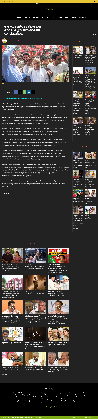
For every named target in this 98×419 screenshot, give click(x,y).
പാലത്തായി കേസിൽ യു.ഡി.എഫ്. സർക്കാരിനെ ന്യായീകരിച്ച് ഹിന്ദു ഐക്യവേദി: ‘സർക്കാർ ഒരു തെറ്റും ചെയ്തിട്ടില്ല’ (57, 268)
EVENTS (74, 17)
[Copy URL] (33, 92)
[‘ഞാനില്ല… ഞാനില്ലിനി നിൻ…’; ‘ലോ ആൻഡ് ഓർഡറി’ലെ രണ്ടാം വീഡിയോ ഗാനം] (35, 334)
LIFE (60, 17)
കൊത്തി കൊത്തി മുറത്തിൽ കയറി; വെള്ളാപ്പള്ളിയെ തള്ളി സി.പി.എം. (58, 369)
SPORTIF (53, 17)
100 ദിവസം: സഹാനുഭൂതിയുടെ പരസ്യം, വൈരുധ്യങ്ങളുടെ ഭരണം (35, 266)
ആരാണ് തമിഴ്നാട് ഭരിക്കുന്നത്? (12, 343)
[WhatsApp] (24, 92)
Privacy (85, 417)
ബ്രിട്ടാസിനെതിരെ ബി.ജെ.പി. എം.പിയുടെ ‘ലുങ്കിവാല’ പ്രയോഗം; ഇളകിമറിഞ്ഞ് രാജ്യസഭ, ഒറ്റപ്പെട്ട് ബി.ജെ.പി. (77, 106)
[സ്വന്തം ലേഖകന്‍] (4, 40)
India (94, 34)
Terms (90, 417)
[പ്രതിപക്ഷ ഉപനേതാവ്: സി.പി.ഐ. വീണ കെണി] (12, 359)
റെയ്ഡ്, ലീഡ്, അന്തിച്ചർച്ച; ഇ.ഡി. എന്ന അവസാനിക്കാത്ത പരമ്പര (89, 183)
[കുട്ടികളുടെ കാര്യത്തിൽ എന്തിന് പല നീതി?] (78, 193)
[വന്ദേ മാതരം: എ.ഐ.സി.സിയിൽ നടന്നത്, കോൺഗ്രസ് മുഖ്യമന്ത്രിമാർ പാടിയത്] (90, 50)
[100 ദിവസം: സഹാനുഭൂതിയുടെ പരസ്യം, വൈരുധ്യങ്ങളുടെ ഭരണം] (35, 255)
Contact (79, 417)
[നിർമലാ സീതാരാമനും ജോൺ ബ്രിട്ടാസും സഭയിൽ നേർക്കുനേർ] (78, 120)
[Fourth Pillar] (49, 9)
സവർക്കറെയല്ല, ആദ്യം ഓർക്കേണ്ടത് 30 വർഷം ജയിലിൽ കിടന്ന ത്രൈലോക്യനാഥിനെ (78, 220)
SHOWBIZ (36, 17)
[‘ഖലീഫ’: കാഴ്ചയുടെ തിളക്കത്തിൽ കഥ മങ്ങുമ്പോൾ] (35, 282)
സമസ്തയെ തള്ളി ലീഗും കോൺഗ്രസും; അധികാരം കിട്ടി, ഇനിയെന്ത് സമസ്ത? (57, 293)
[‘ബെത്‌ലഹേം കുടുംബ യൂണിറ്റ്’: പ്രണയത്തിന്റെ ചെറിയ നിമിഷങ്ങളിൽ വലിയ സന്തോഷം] (12, 255)
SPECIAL (28, 17)
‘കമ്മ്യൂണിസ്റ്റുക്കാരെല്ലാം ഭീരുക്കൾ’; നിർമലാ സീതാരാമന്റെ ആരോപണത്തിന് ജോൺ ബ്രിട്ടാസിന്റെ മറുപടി (90, 106)
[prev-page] (3, 375)
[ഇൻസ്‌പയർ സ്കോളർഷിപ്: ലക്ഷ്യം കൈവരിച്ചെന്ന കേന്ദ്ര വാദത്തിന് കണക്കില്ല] (78, 70)
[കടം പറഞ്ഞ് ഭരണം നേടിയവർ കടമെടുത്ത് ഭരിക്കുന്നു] (90, 193)
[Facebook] (16, 92)
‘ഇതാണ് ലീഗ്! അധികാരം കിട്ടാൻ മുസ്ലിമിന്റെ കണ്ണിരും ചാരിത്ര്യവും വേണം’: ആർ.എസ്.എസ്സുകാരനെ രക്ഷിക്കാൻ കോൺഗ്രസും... (57, 320)
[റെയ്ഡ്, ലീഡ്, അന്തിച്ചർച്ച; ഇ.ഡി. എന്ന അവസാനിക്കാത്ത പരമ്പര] (90, 174)
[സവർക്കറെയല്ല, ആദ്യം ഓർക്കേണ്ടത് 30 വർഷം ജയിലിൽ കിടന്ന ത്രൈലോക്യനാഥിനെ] (78, 210)
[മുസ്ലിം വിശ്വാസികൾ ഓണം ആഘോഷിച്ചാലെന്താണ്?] (58, 334)
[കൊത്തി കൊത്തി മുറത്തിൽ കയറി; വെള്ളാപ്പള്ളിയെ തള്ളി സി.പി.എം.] (58, 359)
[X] (20, 92)
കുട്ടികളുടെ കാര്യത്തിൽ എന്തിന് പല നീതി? (78, 199)
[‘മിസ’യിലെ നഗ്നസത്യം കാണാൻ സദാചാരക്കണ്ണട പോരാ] (78, 174)
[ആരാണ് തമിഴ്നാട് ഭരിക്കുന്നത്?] (12, 334)
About (73, 417)
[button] (94, 1)
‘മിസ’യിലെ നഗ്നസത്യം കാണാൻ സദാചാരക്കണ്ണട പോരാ (77, 183)
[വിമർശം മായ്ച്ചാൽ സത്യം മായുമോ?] (90, 210)
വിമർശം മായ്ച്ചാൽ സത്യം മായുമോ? (90, 216)
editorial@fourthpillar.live (52, 407)
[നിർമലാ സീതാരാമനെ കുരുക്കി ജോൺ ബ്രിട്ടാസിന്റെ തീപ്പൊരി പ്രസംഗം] (90, 120)
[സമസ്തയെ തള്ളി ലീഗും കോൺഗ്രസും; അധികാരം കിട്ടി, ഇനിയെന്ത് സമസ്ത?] (58, 282)
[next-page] (6, 375)
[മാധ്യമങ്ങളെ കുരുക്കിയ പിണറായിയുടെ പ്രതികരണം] (35, 359)
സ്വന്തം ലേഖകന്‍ (14, 40)
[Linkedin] (29, 92)
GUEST (66, 17)
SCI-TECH (45, 17)
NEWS (19, 17)
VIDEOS (81, 17)
